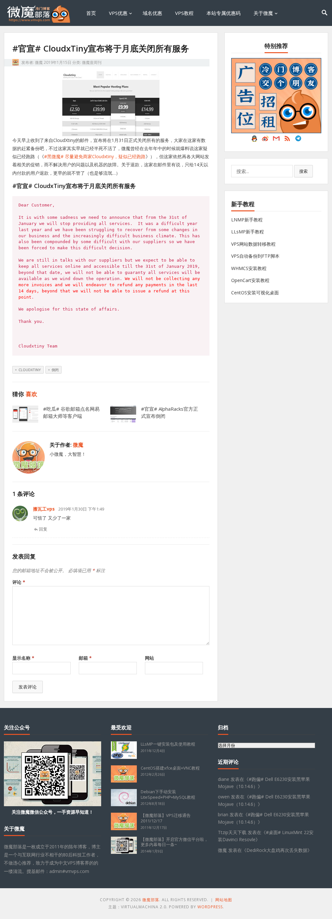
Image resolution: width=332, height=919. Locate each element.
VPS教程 (184, 13)
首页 (91, 13)
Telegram (298, 140)
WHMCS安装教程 (249, 268)
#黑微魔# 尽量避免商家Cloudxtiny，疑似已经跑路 (95, 156)
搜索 (303, 171)
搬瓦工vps (44, 509)
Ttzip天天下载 (232, 832)
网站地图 (223, 899)
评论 (18, 582)
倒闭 (55, 369)
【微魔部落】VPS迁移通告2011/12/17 (166, 818)
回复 (43, 529)
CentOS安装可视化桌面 (255, 292)
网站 (149, 658)
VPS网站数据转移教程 (253, 244)
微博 (265, 140)
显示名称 (23, 658)
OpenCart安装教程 (250, 280)
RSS (287, 140)
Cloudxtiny (29, 369)
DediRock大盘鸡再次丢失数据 (276, 850)
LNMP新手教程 (247, 220)
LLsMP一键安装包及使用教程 (168, 744)
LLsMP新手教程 (247, 232)
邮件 (276, 140)
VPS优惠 (118, 13)
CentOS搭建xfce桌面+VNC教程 (170, 768)
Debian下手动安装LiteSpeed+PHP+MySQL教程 (168, 794)
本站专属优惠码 (224, 13)
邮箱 (85, 658)
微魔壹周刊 (91, 62)
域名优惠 (152, 13)
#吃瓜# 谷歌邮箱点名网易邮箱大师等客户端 (71, 412)
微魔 (39, 62)
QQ (254, 140)
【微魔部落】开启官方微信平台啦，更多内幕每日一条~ (174, 842)
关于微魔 (263, 13)
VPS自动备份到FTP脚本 (255, 256)
